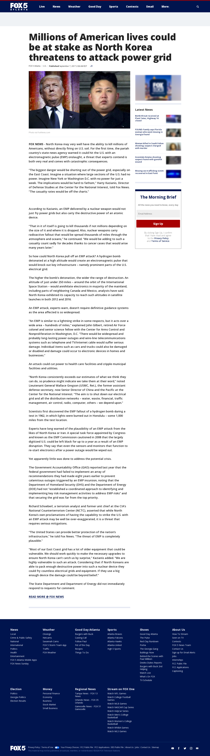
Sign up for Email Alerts (183, 652)
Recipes (79, 648)
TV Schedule (146, 680)
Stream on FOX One (121, 689)
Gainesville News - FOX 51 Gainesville (88, 708)
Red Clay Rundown (149, 641)
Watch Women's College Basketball (119, 722)
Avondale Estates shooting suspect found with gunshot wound (148, 159)
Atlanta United (114, 645)
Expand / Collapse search (198, 6)
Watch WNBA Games (118, 727)
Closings (47, 634)
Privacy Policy (161, 238)
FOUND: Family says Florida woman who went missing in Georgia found (149, 132)
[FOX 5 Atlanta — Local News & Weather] (20, 6)
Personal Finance (51, 693)
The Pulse (145, 637)
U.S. (44, 66)
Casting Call (81, 637)
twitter (184, 748)
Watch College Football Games (119, 698)
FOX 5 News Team (181, 645)
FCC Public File (179, 663)
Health (13, 652)
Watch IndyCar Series (118, 711)
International (16, 645)
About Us (178, 629)
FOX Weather (49, 652)
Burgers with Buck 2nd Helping (151, 668)
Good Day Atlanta (87, 629)
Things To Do (82, 652)
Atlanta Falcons (115, 637)
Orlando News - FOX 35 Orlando (87, 701)
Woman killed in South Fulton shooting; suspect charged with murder (149, 145)
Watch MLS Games (117, 731)
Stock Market (49, 704)
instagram (191, 748)
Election (16, 689)
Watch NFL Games (116, 693)
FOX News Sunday (19, 663)
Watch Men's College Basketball (117, 716)
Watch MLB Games (117, 703)
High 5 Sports (114, 648)
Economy (47, 697)
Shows (144, 629)
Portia (143, 645)
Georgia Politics (18, 697)
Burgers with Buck (84, 634)
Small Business (50, 708)
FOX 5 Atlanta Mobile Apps (23, 659)
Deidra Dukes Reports (151, 662)
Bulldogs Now (147, 652)
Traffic (46, 648)
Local (13, 634)
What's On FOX (147, 676)
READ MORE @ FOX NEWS (46, 597)
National (14, 641)
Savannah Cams (51, 641)
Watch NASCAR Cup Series (120, 707)
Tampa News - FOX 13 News (86, 695)
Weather (49, 629)
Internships (177, 659)
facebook (178, 748)
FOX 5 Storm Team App (54, 645)
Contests (176, 641)
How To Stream (180, 634)
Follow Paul (81, 641)
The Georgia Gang (149, 648)
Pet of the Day (82, 645)
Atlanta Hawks (114, 641)
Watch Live (145, 672)
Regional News (85, 689)
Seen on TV (178, 637)
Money (47, 689)
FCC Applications (180, 667)
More (165, 6)
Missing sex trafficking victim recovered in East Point (149, 172)
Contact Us (177, 648)
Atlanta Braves (114, 634)
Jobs (174, 656)
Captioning (177, 670)
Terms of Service (160, 241)
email (197, 748)
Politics (13, 648)
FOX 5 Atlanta (34, 66)
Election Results (18, 700)
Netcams (47, 637)
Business (47, 700)
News (14, 629)
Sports (112, 629)
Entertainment (17, 656)
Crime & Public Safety (21, 637)
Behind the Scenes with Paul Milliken (151, 657)
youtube (172, 748)
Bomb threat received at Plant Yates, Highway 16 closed (147, 118)
